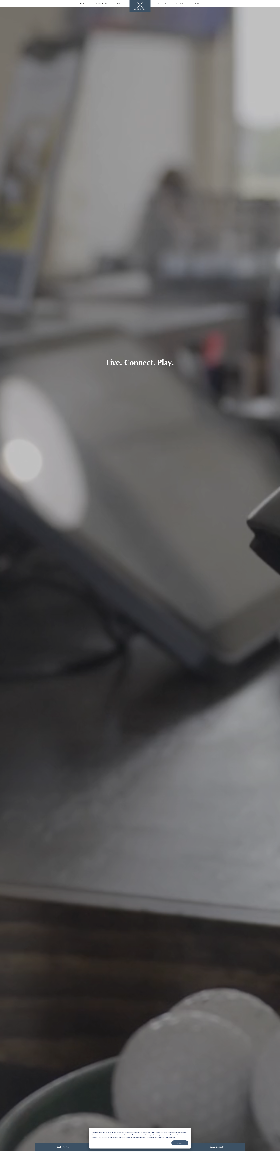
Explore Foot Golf (216, 1147)
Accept (179, 1143)
